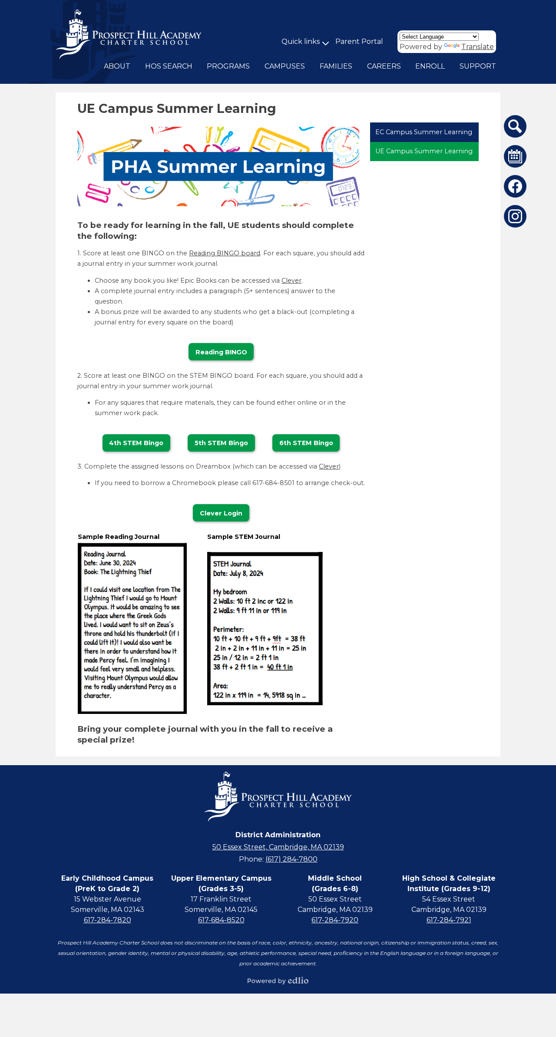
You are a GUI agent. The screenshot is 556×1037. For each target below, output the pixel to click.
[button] (117, 66)
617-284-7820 (107, 920)
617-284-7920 (334, 920)
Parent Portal (359, 41)
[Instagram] (515, 216)
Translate (477, 47)
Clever (291, 280)
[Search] (515, 126)
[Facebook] (515, 186)
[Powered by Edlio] (278, 980)
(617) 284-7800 (291, 859)
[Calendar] (515, 156)
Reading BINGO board (224, 253)
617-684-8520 (221, 920)
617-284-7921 (449, 920)
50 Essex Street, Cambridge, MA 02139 (278, 847)
